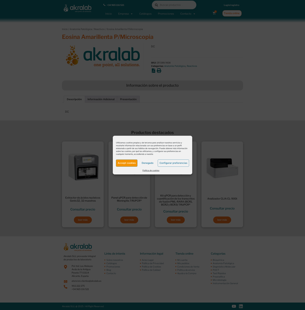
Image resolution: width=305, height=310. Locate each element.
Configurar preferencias (173, 162)
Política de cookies (150, 170)
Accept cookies (127, 162)
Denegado (147, 162)
